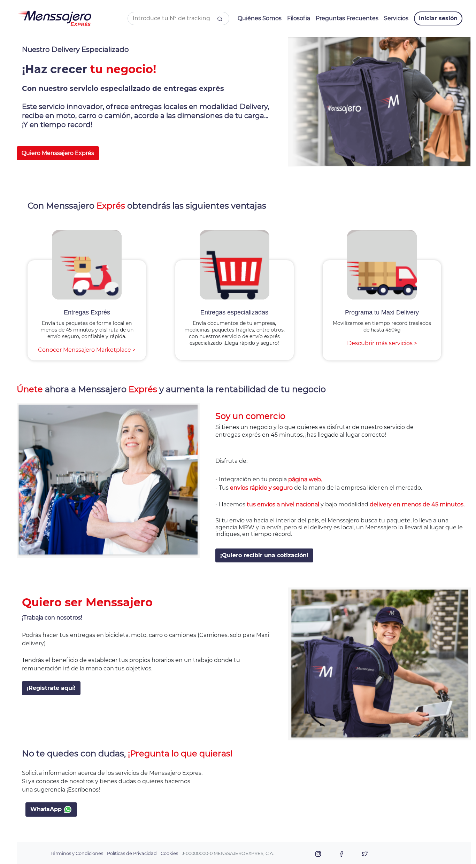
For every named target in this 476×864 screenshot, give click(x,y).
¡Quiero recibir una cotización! (264, 555)
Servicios (396, 18)
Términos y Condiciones (77, 853)
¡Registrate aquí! (51, 688)
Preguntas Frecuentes (347, 18)
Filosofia (298, 18)
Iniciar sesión (438, 18)
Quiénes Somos (260, 18)
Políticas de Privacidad (132, 853)
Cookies (169, 853)
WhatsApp (46, 809)
